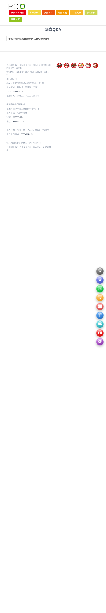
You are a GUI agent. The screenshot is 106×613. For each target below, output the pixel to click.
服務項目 (48, 12)
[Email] (100, 306)
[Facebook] (100, 315)
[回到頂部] (100, 271)
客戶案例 (34, 12)
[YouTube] (100, 333)
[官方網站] (100, 342)
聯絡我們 (91, 12)
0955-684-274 (18, 121)
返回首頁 (15, 19)
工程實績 (76, 12)
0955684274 (18, 92)
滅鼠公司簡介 (17, 12)
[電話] (100, 297)
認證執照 (62, 12)
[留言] (100, 324)
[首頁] (100, 280)
